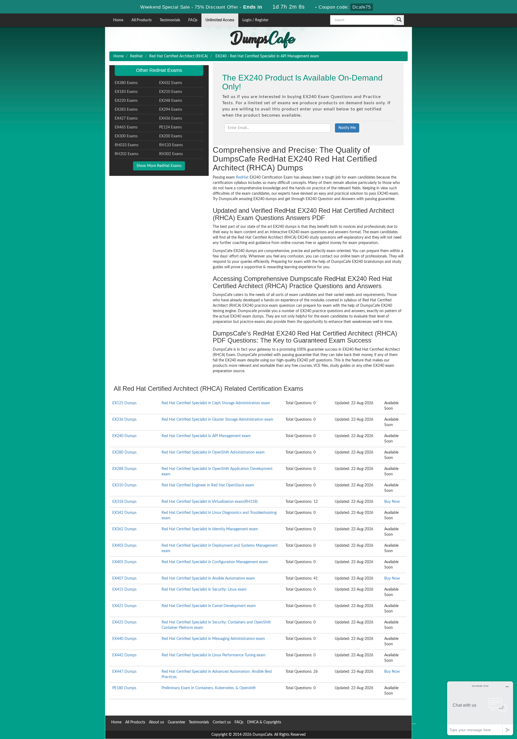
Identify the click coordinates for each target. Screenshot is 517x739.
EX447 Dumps (124, 672)
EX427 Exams (126, 118)
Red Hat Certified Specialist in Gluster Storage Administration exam (217, 419)
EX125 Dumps (124, 403)
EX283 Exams (126, 109)
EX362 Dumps (124, 529)
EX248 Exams (170, 101)
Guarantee (176, 722)
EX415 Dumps (124, 589)
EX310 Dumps (124, 485)
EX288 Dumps (124, 469)
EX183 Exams (126, 92)
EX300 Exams (126, 136)
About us (156, 722)
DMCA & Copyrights (264, 722)
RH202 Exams (126, 154)
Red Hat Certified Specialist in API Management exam (206, 436)
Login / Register (255, 20)
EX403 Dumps (124, 546)
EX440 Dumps (124, 639)
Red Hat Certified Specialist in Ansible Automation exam (208, 578)
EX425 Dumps (124, 622)
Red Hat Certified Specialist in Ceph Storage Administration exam (216, 403)
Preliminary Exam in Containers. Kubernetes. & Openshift (209, 688)
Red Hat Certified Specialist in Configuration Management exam (215, 562)
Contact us (222, 722)
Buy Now (392, 502)
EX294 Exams (170, 109)
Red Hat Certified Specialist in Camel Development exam (209, 606)
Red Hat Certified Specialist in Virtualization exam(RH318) (210, 502)
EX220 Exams (126, 101)
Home (118, 20)
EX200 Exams (170, 136)
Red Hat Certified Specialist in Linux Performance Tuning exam (214, 655)
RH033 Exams (126, 145)
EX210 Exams (170, 92)
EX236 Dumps (124, 419)
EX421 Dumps (124, 606)
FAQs (192, 20)
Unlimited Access (219, 20)
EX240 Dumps (124, 436)
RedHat (136, 56)
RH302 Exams (171, 154)
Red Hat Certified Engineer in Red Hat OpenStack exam (208, 485)
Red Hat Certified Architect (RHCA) (178, 56)
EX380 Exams (126, 83)
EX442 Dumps (124, 655)
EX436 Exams (170, 118)
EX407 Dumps (124, 578)
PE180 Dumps (124, 688)
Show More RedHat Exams (159, 166)
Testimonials (170, 20)
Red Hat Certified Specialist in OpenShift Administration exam (213, 452)
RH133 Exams (171, 145)
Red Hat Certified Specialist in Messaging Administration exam (213, 639)
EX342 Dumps (124, 513)
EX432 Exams (170, 83)
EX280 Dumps (124, 452)
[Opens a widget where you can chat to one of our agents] (480, 708)
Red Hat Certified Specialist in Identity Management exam (210, 529)
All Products (141, 20)
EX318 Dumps (124, 502)
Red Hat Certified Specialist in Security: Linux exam (204, 589)
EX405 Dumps (124, 562)
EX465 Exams (126, 127)
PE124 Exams (170, 127)
